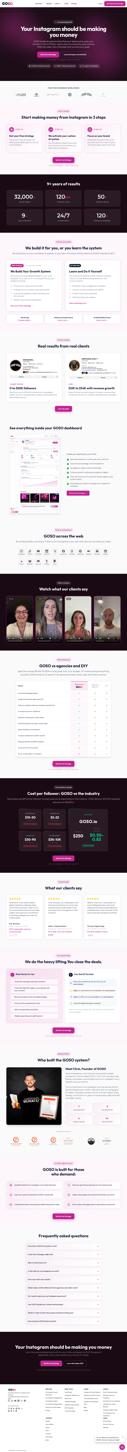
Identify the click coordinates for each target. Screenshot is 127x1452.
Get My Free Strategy (76, 744)
